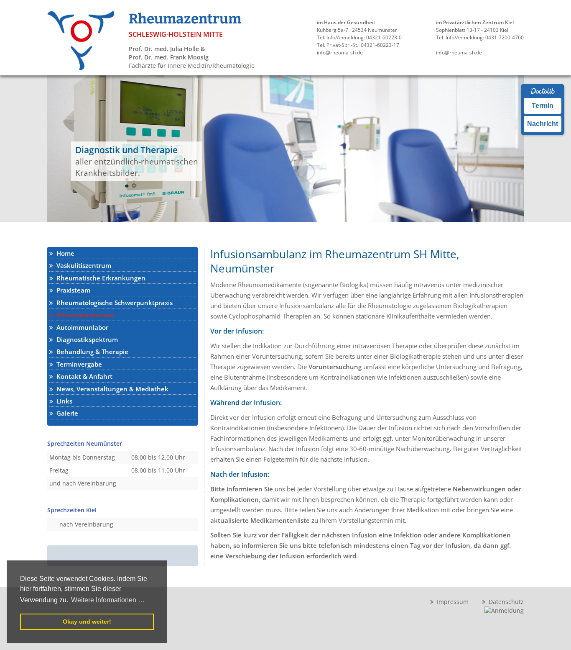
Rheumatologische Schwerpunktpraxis (113, 302)
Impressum (451, 602)
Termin (542, 105)
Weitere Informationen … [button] (108, 600)
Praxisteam (71, 290)
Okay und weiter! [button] (87, 621)
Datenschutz (504, 602)
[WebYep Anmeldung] (504, 610)
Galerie (65, 413)
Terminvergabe (77, 364)
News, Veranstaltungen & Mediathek (110, 389)
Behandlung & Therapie (90, 351)
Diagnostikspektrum (85, 339)
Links (62, 401)
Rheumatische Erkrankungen (99, 278)
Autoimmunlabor (80, 327)
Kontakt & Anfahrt (82, 376)
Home (63, 253)
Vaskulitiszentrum (82, 265)
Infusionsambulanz (84, 315)
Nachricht (542, 123)
